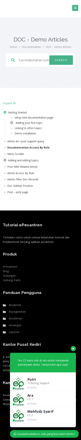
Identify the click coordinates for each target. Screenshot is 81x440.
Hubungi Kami (12, 280)
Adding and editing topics (23, 160)
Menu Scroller (15, 154)
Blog (6, 271)
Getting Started (17, 112)
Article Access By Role (20, 173)
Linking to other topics (28, 128)
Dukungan (9, 275)
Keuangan (15, 325)
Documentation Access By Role (28, 147)
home (13, 47)
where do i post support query (25, 141)
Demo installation (25, 133)
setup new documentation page (34, 117)
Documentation (31, 47)
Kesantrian (15, 318)
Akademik (15, 305)
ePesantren (10, 266)
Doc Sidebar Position (20, 185)
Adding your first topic (28, 123)
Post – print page (17, 192)
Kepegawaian (17, 311)
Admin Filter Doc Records (22, 179)
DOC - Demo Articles (58, 47)
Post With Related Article (22, 166)
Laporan (14, 332)
